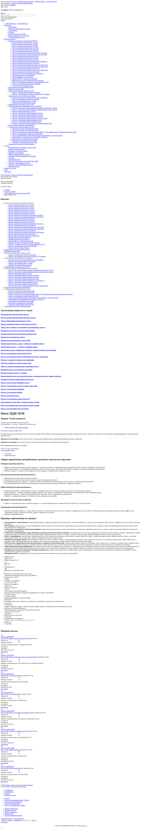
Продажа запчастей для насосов (18, 36)
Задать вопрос (5, 450)
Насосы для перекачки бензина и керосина (26, 92)
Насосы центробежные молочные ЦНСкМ (26, 84)
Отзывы (11, 32)
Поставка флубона (14, 159)
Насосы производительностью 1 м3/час (25, 42)
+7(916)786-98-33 (51, 1)
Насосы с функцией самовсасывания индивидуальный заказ (32, 123)
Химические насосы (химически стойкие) (22, 96)
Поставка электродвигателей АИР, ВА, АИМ (23, 161)
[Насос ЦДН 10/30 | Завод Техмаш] (16, 427)
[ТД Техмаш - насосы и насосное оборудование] (17, 3)
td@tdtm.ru (4, 822)
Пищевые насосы (10, 810)
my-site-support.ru (81, 825)
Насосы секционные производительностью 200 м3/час (30, 66)
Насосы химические (11, 808)
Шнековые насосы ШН (16, 89)
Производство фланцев (16, 153)
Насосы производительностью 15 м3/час (25, 49)
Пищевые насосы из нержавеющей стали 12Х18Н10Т (29, 97)
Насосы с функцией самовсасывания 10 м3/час (27, 113)
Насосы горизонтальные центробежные (21, 125)
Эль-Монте (12, 5)
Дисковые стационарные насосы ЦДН (24, 142)
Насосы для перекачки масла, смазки (24, 101)
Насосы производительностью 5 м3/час (25, 46)
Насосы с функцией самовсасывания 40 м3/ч (27, 122)
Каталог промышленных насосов (22, 1)
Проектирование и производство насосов (22, 147)
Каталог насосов (10, 39)
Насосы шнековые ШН (12, 803)
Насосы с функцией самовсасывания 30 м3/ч (27, 120)
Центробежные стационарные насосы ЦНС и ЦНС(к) (30, 137)
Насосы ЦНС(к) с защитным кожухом (24, 79)
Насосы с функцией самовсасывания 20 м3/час (27, 116)
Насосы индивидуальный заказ (22, 85)
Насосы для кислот (11, 812)
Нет (2, 13)
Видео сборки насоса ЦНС (17, 34)
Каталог (7, 798)
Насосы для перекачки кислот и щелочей (25, 99)
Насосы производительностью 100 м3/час (26, 63)
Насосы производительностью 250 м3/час (26, 68)
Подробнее (4, 652)
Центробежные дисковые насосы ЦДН (21, 104)
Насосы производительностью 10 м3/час (25, 48)
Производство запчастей (16, 149)
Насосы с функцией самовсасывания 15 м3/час (27, 115)
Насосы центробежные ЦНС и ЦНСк (17, 800)
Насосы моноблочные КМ (13, 802)
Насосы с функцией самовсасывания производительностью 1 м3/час (34, 108)
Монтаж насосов (13, 166)
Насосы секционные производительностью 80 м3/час (29, 61)
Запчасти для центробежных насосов (20, 165)
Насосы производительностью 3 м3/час (25, 44)
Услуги (7, 146)
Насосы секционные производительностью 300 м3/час (30, 70)
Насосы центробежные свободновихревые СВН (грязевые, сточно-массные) (37, 135)
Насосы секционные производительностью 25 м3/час (29, 53)
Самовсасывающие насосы (13, 815)
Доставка (11, 158)
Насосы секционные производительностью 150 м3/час (30, 65)
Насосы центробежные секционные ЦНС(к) (22, 41)
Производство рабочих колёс (17, 151)
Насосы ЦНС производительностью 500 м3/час (27, 73)
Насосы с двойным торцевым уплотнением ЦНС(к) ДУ (30, 82)
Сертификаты (12, 30)
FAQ (6, 170)
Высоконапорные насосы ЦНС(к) (23, 75)
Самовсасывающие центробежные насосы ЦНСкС (25, 106)
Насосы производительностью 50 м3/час (25, 58)
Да (4, 13)
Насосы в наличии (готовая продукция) (25, 130)
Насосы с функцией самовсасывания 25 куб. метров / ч (30, 118)
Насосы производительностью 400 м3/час (26, 72)
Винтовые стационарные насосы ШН (24, 140)
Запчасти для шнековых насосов (19, 163)
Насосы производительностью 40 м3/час (25, 56)
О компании (12, 27)
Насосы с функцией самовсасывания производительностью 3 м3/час (34, 110)
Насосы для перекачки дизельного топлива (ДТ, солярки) (31, 94)
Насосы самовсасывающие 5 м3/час (24, 111)
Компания (8, 25)
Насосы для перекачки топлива (15, 805)
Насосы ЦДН (9, 814)
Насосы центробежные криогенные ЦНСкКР (27, 134)
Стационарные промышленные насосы (21, 127)
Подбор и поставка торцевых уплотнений (22, 156)
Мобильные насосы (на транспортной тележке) (27, 80)
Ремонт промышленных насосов (19, 154)
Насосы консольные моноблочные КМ (21, 87)
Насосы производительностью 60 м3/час (25, 60)
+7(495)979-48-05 (39, 1)
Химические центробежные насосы (24, 103)
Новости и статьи (10, 168)
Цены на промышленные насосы (19, 29)
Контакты (8, 171)
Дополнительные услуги (16, 37)
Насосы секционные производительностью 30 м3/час (29, 54)
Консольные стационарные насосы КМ (25, 139)
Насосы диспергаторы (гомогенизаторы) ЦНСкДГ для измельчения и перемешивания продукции (44, 132)
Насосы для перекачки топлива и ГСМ (21, 91)
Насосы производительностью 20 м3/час (25, 51)
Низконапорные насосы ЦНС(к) (22, 77)
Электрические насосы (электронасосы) (21, 144)
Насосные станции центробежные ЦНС (25, 128)
